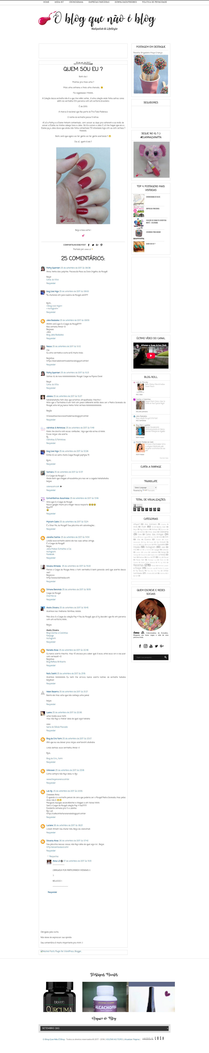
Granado (135, 545)
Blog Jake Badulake (54, 335)
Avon (144, 526)
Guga (142, 545)
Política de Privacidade (154, 2)
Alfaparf (136, 524)
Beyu (135, 529)
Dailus (135, 537)
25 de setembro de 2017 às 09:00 (74, 291)
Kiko (134, 550)
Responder (51, 283)
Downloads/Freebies (126, 2)
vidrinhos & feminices (55, 427)
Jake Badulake (52, 320)
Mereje (163, 552)
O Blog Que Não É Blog (54, 1039)
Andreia (163, 524)
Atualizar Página (131, 1039)
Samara (50, 472)
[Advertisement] (85, 49)
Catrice (142, 532)
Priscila (135, 562)
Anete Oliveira (52, 607)
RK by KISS (162, 562)
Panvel (166, 557)
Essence (148, 539)
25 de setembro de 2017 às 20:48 (73, 650)
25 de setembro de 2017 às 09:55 (74, 320)
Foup (144, 542)
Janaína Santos (53, 537)
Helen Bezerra (52, 691)
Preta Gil (163, 560)
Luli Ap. (49, 791)
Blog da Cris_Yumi (54, 758)
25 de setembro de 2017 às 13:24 (74, 521)
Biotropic (155, 529)
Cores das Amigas (154, 534)
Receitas (138, 565)
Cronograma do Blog (153, 197)
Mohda (162, 555)
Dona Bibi (153, 537)
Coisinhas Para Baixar (153, 232)
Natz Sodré (51, 673)
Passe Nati (140, 560)
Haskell (149, 545)
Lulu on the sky (142, 382)
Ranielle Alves (52, 650)
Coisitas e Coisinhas (143, 399)
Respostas (54, 856)
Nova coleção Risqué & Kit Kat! (146, 418)
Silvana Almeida (53, 566)
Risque (138, 568)
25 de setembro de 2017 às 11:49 (80, 427)
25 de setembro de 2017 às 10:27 (67, 396)
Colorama (164, 531)
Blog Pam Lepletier (143, 425)
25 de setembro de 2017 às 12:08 (73, 451)
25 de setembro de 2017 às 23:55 (67, 791)
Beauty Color (161, 527)
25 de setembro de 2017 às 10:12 (66, 346)
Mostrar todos (164, 458)
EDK (166, 537)
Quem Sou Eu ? (150, 243)
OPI (153, 557)
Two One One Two (154, 571)
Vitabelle (149, 573)
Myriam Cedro (52, 521)
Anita (135, 527)
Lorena (138, 552)
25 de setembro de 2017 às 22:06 (67, 712)
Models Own (154, 555)
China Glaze (152, 532)
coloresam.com (53, 486)
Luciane (49, 825)
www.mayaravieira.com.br (57, 779)
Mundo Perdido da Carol (144, 442)
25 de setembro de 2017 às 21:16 (71, 673)
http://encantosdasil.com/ (57, 847)
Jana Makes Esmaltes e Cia (58, 549)
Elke (138, 540)
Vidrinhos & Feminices (56, 439)
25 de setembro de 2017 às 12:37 (68, 472)
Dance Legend (144, 537)
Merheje (135, 555)
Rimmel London (163, 566)
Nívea (148, 557)
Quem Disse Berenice (148, 562)
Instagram (51, 551)
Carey (135, 532)
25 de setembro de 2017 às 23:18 (69, 770)
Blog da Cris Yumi (54, 738)
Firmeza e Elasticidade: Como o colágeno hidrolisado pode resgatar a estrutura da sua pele (155, 447)
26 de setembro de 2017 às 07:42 (73, 840)
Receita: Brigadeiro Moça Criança (147, 52)
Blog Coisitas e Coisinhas (57, 633)
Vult (155, 573)
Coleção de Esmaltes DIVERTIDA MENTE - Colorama (156, 221)
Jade (163, 547)
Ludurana (154, 552)
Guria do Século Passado (57, 727)
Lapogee (156, 550)
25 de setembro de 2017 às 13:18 (84, 498)
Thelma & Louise (163, 568)
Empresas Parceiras (99, 2)
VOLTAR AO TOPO (114, 1039)
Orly (160, 557)
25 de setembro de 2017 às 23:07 (77, 738)
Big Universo (144, 529)
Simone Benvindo (54, 589)
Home (46, 2)
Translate (150, 490)
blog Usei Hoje (52, 291)
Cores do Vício (52, 279)
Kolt (141, 550)
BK (153, 527)
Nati (134, 557)
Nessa (49, 346)
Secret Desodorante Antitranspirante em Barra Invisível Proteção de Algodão (155, 429)
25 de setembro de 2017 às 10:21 (75, 372)
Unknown (50, 770)
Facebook (50, 554)
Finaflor (158, 540)
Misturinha (144, 555)
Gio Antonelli (161, 542)
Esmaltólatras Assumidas (57, 498)
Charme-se (51, 596)
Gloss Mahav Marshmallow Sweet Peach (155, 385)
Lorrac (146, 552)
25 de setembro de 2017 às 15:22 (76, 566)
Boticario (163, 529)
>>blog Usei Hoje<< (54, 306)
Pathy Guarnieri (53, 268)
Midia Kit (59, 2)
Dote (160, 537)
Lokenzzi (165, 550)
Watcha (162, 573)
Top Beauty (140, 571)
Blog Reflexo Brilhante (56, 661)
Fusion (151, 542)
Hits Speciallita (159, 544)
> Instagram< (52, 308)
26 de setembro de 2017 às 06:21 (68, 825)
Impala (136, 547)
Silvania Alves (52, 840)
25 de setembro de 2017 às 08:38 (75, 268)
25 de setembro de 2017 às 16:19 (76, 589)
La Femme (148, 550)
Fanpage (50, 635)
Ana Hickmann (151, 524)
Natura (141, 557)
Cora (140, 534)
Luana (49, 712)
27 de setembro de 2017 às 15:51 (77, 861)
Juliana (49, 396)
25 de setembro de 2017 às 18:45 (74, 607)
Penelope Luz (152, 560)
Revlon (154, 566)
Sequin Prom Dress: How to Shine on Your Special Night (155, 402)
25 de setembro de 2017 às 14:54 (75, 537)
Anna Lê (56, 861)
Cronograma (76, 2)
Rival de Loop (151, 568)
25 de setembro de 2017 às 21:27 (73, 691)
